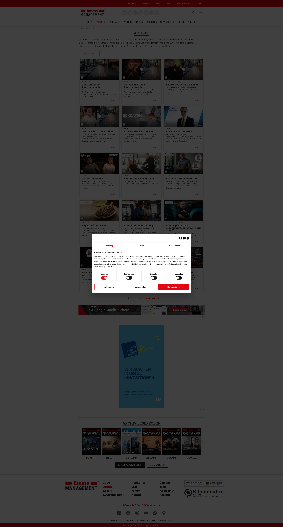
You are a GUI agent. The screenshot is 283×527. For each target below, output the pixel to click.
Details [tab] (141, 246)
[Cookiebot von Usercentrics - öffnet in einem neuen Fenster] (179, 238)
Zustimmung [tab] (108, 246)
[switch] (129, 278)
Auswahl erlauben (141, 287)
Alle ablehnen (109, 287)
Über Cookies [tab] (174, 246)
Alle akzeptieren (173, 287)
